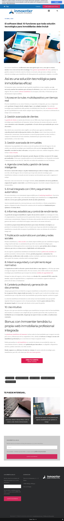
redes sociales (22, 241)
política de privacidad (40, 451)
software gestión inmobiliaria (48, 378)
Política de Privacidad (48, 516)
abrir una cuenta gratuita (33, 352)
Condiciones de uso (38, 516)
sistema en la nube (53, 108)
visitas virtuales (13, 152)
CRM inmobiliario (10, 378)
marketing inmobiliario (45, 195)
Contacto (38, 6)
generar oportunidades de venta (42, 69)
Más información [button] (11, 3)
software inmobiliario (25, 91)
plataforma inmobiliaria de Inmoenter (16, 334)
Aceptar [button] (56, 2)
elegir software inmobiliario (22, 378)
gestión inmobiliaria (35, 378)
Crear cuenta (51, 6)
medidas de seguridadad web (45, 273)
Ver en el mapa (27, 487)
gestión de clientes (11, 120)
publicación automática (48, 251)
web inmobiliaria (22, 342)
